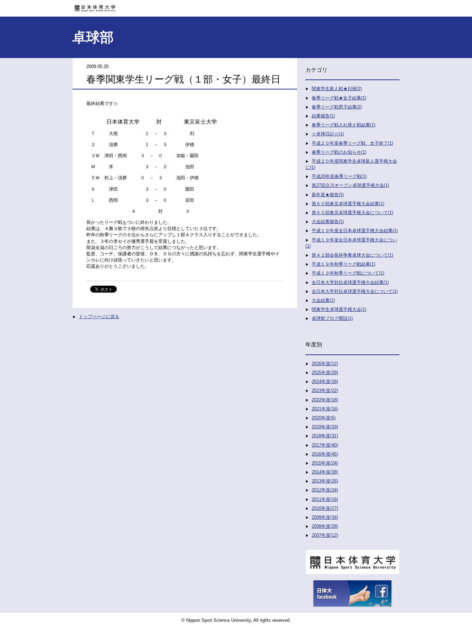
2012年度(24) (325, 490)
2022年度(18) (325, 399)
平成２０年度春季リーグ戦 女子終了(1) (352, 143)
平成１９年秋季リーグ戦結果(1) (343, 264)
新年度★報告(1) (328, 194)
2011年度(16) (325, 499)
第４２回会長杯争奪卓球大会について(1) (352, 255)
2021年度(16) (325, 408)
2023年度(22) (325, 390)
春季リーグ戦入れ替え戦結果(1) (343, 124)
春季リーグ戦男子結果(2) (337, 107)
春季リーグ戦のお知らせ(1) (339, 152)
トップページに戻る (99, 316)
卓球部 (93, 37)
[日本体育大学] (236, 6)
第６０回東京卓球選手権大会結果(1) (348, 203)
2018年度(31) (325, 435)
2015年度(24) (325, 463)
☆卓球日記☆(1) (328, 133)
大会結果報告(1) (328, 221)
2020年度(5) (324, 417)
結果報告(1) (323, 115)
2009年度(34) (325, 517)
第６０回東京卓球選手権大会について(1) (352, 212)
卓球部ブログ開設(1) (332, 318)
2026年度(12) (325, 363)
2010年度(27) (325, 508)
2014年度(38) (325, 472)
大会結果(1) (323, 300)
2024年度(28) (325, 381)
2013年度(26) (325, 481)
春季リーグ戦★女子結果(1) (339, 98)
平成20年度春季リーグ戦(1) (339, 176)
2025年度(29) (325, 372)
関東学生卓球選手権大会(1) (339, 309)
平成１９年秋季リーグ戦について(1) (348, 273)
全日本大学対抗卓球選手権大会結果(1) (350, 282)
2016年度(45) (325, 454)
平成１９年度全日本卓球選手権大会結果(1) (355, 230)
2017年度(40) (325, 445)
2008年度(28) (325, 526)
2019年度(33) (325, 426)
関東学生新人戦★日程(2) (337, 88)
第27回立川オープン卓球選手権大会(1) (350, 185)
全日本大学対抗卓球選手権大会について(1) (355, 291)
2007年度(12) (325, 535)
